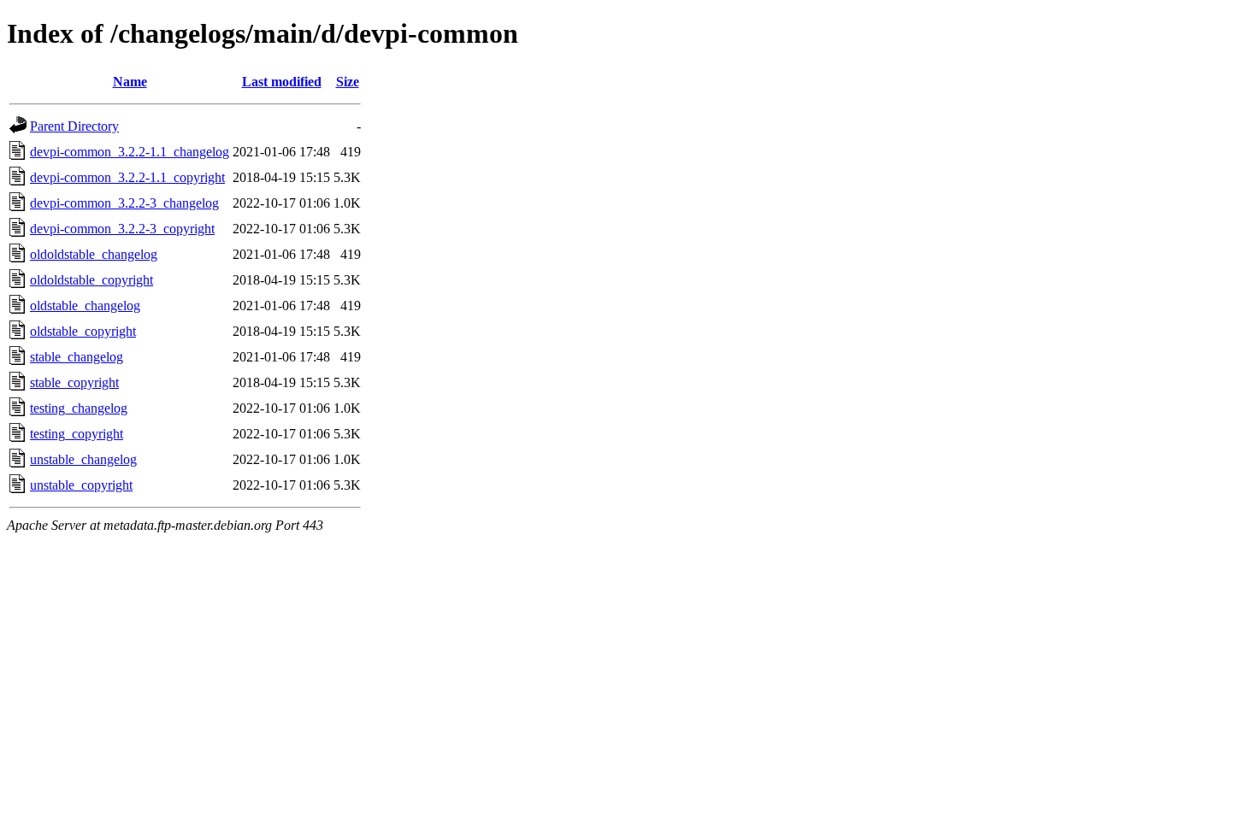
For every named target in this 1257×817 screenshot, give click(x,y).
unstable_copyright (81, 485)
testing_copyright (76, 433)
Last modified (282, 81)
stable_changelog (76, 357)
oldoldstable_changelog (93, 254)
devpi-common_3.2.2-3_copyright (122, 228)
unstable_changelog (83, 459)
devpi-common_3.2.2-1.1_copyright (127, 177)
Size (347, 81)
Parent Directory (74, 126)
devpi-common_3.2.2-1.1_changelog (129, 151)
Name (130, 81)
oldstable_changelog (85, 305)
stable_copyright (74, 382)
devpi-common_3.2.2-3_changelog (124, 203)
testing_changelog (78, 408)
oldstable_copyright (83, 331)
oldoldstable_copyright (91, 280)
